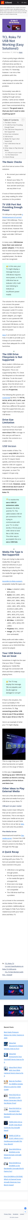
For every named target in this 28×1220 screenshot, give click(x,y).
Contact (22, 1214)
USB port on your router (15, 152)
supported (6, 398)
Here (4, 335)
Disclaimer (15, 1214)
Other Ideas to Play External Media (14, 149)
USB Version (9, 136)
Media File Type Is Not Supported (12, 140)
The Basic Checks (10, 122)
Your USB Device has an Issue (12, 145)
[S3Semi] (2, 2)
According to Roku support (12, 581)
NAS (22, 824)
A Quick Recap (9, 157)
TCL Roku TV (9, 963)
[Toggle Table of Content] (22, 119)
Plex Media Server (13, 155)
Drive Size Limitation (12, 134)
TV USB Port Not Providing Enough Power (14, 126)
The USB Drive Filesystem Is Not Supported (14, 131)
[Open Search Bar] (18, 2)
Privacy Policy (7, 1214)
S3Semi (8, 2)
